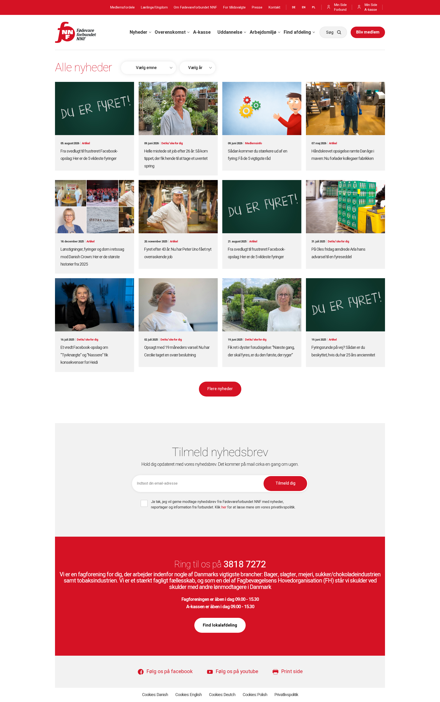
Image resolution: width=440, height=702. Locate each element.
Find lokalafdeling (220, 625)
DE (293, 7)
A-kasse (202, 32)
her (224, 507)
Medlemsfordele (122, 7)
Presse (257, 7)
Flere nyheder (220, 389)
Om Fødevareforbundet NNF (195, 7)
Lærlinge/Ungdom (154, 7)
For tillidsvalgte (234, 7)
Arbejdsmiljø (263, 32)
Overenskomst (170, 32)
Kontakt (274, 7)
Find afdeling (297, 32)
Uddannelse (229, 32)
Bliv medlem (368, 32)
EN (303, 7)
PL (313, 7)
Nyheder (138, 32)
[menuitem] (138, 32)
